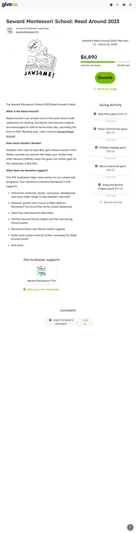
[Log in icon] (124, 5)
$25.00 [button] (119, 188)
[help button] (130, 527)
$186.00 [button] (122, 114)
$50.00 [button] (110, 132)
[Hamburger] (130, 5)
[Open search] (117, 5)
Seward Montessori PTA (27, 32)
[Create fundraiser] (111, 5)
